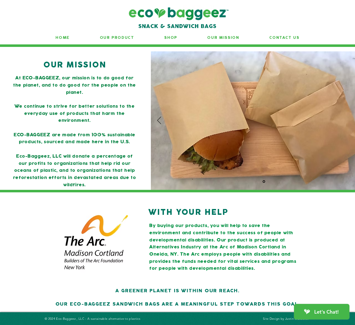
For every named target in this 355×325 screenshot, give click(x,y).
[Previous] (159, 120)
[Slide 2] (264, 181)
